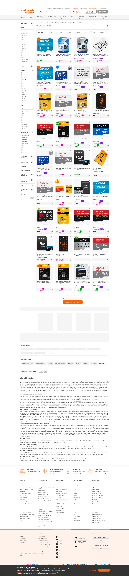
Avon (75, 482)
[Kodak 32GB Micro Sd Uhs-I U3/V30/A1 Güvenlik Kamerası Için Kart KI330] (45, 272)
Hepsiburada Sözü (96, 482)
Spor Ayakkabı (59, 491)
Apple (75, 491)
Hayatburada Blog (41, 536)
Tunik (63, 499)
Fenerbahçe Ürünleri (60, 512)
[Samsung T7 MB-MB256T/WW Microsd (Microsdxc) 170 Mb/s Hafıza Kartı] (45, 158)
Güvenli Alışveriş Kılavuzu (25, 551)
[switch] (32, 23)
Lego (75, 505)
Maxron (24, 55)
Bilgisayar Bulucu (46, 525)
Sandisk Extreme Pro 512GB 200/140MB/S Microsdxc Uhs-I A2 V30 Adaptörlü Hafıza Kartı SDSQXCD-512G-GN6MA (100, 225)
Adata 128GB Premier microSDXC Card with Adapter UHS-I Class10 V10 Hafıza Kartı (44, 253)
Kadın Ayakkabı (59, 489)
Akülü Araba (22, 512)
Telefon (29, 482)
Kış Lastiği (22, 501)
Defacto (75, 499)
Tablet (25, 482)
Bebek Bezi (28, 518)
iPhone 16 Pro (40, 496)
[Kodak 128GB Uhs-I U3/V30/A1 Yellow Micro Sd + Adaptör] (101, 158)
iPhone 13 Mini (49, 515)
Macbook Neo (95, 499)
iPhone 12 (40, 509)
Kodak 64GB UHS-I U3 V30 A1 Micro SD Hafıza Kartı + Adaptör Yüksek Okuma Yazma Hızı (63, 197)
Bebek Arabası (22, 518)
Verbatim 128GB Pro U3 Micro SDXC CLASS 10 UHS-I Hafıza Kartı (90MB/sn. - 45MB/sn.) (81, 55)
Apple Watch (46, 517)
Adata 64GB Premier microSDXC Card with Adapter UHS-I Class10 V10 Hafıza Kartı (82, 167)
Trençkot (66, 499)
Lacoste (75, 501)
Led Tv (21, 510)
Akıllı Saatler (40, 517)
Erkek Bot (58, 487)
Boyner (75, 508)
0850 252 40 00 (101, 545)
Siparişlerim (49, 8)
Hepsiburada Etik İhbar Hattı (100, 551)
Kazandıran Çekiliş (96, 501)
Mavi (75, 514)
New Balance (77, 497)
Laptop (32, 482)
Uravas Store (25, 61)
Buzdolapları (22, 503)
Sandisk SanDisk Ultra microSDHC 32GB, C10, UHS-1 (63, 111)
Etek (60, 499)
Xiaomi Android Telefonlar (43, 485)
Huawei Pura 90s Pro (96, 497)
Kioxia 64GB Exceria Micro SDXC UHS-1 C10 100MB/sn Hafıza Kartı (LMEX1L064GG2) (44, 55)
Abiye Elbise (58, 497)
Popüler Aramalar (95, 487)
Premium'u (28, 12)
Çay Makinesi (29, 505)
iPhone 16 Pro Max (47, 496)
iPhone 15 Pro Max (47, 505)
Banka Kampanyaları (42, 551)
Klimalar (24, 485)
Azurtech (25, 57)
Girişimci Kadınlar (74, 8)
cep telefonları (77, 401)
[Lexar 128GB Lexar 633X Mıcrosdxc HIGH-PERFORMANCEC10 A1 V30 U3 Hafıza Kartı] (101, 129)
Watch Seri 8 (40, 519)
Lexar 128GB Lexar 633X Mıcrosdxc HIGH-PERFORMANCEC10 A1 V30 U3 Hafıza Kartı (100, 139)
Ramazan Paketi (23, 520)
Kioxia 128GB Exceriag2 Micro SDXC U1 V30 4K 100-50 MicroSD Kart (100, 197)
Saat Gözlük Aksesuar (30, 514)
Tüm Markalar (77, 520)
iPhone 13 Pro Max (41, 515)
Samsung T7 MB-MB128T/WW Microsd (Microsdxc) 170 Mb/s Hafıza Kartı (63, 83)
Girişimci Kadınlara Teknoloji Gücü (44, 544)
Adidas (75, 487)
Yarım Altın (32, 489)
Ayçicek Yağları (23, 491)
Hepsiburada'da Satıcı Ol (104, 8)
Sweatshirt (58, 493)
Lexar (24, 50)
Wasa (75, 518)
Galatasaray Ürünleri (60, 510)
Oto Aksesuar (27, 501)
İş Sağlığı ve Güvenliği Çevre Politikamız (28, 553)
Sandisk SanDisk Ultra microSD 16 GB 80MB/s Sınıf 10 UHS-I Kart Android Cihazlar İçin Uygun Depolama (63, 167)
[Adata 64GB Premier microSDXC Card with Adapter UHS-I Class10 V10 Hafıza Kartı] (82, 158)
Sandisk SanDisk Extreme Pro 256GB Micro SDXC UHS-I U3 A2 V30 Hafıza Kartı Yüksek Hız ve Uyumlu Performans (82, 225)
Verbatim (24, 48)
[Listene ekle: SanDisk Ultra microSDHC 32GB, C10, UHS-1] (70, 94)
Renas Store (25, 59)
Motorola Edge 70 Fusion (97, 505)
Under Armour (77, 516)
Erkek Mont (58, 485)
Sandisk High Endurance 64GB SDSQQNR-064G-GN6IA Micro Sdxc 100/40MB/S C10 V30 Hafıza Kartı (100, 55)
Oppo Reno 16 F (95, 512)
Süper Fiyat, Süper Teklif (58, 8)
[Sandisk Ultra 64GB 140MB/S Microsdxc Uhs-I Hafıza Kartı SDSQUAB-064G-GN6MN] (101, 244)
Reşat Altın (27, 489)
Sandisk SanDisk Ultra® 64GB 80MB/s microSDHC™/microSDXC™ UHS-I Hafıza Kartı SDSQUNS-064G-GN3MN (45, 197)
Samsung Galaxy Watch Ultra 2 (98, 520)
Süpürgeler (22, 493)
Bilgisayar (22, 482)
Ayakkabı (65, 489)
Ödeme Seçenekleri (42, 549)
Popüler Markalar (95, 489)
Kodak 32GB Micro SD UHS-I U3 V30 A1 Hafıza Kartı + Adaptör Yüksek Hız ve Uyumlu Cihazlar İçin (44, 111)
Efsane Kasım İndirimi (96, 491)
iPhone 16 (40, 494)
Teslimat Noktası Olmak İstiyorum (44, 546)
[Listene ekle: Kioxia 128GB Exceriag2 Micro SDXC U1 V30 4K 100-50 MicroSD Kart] (108, 180)
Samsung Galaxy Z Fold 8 (97, 514)
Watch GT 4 (40, 525)
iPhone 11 (45, 507)
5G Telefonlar (95, 510)
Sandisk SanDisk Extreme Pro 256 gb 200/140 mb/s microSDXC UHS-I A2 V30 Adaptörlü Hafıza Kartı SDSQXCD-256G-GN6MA (44, 139)
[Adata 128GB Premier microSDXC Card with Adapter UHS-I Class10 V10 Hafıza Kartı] (45, 244)
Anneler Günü (22, 499)
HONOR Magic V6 (96, 522)
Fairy (75, 512)
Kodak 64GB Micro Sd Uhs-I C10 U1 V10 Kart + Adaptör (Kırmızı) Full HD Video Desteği (63, 225)
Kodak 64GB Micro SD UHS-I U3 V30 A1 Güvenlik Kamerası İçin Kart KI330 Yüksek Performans (63, 139)
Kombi (21, 485)
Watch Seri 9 (46, 519)
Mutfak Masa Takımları (29, 503)
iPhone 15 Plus (45, 502)
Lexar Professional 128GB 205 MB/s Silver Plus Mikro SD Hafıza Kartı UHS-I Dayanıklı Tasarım (82, 197)
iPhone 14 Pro (40, 500)
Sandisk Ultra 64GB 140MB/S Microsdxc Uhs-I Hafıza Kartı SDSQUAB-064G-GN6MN (99, 253)
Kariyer (21, 544)
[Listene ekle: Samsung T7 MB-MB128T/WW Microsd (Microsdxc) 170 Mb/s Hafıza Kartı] (70, 66)
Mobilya (27, 516)
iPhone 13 (40, 513)
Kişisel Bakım (26, 508)
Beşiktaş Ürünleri (59, 506)
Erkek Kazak (58, 482)
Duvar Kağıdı (22, 516)
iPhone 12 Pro (45, 509)
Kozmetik (22, 508)
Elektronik (25, 510)
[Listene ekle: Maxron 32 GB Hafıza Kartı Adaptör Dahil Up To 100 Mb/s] (70, 237)
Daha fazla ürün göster (72, 302)
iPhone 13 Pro (45, 513)
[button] (45, 61)
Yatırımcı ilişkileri (23, 540)
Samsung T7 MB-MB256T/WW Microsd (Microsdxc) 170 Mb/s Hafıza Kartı (44, 169)
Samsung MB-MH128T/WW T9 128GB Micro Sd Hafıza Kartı (45, 225)
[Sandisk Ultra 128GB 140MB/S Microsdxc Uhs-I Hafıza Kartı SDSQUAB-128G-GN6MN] (82, 129)
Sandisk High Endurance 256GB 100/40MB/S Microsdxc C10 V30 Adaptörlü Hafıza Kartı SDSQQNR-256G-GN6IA (81, 83)
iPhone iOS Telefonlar (42, 492)
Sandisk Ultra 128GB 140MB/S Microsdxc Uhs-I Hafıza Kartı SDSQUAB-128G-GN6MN (80, 139)
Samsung (25, 35)
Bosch (75, 495)
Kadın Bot (62, 487)
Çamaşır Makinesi (23, 487)
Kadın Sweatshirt (64, 493)
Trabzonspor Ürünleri (60, 508)
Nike (75, 489)
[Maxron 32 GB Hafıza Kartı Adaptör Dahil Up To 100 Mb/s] (63, 244)
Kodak (24, 46)
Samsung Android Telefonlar (43, 487)
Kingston (24, 39)
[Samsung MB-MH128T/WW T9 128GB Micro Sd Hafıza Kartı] (45, 215)
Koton (75, 510)
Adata (24, 52)
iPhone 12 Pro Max (48, 511)
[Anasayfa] (37, 23)
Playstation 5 (94, 503)
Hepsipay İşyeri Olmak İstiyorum (44, 540)
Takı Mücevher (23, 514)
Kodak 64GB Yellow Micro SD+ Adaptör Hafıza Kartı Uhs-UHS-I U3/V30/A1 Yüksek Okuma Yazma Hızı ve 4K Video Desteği (82, 111)
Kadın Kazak (64, 482)
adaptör (21, 382)
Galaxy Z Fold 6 (47, 521)
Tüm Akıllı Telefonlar (42, 482)
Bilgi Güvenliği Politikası (24, 549)
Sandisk (24, 37)
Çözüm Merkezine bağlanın (101, 537)
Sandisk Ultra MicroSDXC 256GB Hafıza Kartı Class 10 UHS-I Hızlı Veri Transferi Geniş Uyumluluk (100, 83)
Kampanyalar (67, 8)
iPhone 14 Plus (46, 498)
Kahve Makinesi (23, 505)
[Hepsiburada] (27, 10)
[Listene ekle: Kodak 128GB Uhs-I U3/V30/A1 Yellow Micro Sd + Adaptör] (108, 151)
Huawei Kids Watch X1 (96, 493)
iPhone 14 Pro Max (48, 500)
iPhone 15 (40, 502)
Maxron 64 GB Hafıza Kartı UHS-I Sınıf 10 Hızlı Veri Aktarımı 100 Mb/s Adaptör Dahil (101, 111)
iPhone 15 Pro (40, 505)
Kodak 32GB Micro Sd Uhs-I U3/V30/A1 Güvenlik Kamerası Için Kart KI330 (44, 282)
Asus (75, 503)
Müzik (26, 497)
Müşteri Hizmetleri (83, 8)
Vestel (75, 493)
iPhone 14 (40, 498)
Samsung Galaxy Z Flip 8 (97, 518)
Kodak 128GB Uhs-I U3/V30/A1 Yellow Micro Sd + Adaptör (101, 167)
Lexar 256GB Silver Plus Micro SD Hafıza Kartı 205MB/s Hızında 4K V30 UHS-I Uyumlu (82, 253)
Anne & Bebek (28, 512)
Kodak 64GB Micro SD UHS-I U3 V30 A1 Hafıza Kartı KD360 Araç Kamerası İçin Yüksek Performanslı (63, 282)
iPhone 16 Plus (45, 494)
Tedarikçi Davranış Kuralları (43, 542)
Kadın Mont (63, 485)
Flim (23, 497)
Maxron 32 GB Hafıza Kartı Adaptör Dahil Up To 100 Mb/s (63, 253)
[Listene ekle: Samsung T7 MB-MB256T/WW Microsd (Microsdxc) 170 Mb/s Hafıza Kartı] (52, 151)
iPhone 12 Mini (41, 511)
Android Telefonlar (41, 490)
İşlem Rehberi (40, 553)
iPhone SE (40, 507)
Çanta (57, 499)
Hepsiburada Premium (93, 8)
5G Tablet (94, 508)
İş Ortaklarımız (22, 538)
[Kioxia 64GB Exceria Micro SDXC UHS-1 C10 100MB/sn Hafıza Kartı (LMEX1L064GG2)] (45, 45)
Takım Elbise (58, 495)
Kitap (21, 497)
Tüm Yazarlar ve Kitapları (97, 485)
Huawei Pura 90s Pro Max (97, 495)
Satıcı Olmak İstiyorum (42, 538)
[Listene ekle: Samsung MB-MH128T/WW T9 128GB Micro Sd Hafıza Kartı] (52, 209)
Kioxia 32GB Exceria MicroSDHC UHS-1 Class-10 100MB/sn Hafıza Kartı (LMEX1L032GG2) (44, 83)
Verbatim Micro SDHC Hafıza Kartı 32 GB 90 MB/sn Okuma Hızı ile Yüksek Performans (63, 55)
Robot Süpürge (28, 493)
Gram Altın (22, 489)
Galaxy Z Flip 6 (41, 521)
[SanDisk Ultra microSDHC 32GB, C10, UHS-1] (63, 101)
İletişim (21, 555)
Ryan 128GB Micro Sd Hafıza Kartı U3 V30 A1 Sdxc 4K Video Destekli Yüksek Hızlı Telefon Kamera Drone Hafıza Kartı (82, 283)
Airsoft (21, 495)
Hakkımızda (22, 536)
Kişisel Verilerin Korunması (25, 546)
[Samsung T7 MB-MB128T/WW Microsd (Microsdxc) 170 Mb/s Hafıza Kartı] (63, 73)
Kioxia (24, 44)
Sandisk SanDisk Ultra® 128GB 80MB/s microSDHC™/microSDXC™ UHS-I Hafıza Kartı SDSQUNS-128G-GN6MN (100, 283)
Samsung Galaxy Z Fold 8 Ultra (98, 516)
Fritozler (24, 495)
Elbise (63, 495)
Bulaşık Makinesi (31, 487)
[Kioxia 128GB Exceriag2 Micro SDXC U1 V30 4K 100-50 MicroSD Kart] (101, 187)
